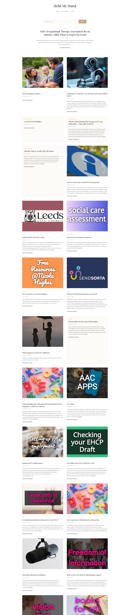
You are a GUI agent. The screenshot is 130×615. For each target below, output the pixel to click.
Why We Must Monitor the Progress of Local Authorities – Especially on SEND (85, 122)
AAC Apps (70, 404)
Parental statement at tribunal (33, 575)
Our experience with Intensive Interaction (83, 520)
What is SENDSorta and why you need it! (82, 294)
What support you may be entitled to (36, 353)
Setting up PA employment (32, 463)
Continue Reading (65, 47)
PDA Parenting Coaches (31, 94)
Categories (65, 11)
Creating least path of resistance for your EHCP (40, 520)
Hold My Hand (65, 6)
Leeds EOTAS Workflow (33, 121)
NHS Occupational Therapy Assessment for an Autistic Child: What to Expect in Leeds (65, 33)
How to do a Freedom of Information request (84, 575)
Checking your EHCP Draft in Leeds (80, 463)
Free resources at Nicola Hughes (34, 294)
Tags (72, 11)
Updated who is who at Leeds (33, 237)
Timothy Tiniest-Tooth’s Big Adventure (39, 151)
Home (57, 11)
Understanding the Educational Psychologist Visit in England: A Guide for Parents (42, 405)
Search (82, 21)
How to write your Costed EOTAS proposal (83, 182)
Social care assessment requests (79, 237)
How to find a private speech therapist (83, 321)
